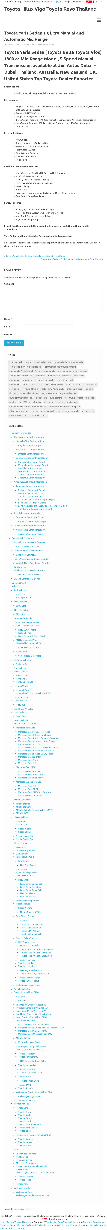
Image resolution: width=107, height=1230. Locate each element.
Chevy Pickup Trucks (25, 850)
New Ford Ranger (28, 865)
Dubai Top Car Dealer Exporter (28, 550)
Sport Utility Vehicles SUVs (26, 992)
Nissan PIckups (23, 904)
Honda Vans (22, 1157)
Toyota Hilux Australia (28, 945)
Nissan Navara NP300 (30, 912)
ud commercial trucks (19, 406)
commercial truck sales (73, 375)
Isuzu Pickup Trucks (25, 875)
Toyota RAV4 (24, 1085)
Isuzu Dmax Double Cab (31, 884)
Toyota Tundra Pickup (28, 981)
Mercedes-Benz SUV (25, 1020)
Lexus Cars (21, 716)
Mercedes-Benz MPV (25, 767)
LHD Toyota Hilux (26, 942)
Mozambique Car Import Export (33, 465)
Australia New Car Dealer (28, 546)
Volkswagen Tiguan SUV (29, 1096)
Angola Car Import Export (30, 445)
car (49, 362)
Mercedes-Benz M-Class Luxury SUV (35, 1034)
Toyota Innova (25, 1142)
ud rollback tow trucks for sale (23, 411)
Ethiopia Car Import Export (30, 454)
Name (8, 319)
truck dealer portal (58, 398)
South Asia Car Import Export (30, 517)
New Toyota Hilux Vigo (31, 970)
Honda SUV (21, 869)
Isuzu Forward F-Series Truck (31, 636)
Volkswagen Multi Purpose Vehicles (32, 1195)
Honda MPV (21, 679)
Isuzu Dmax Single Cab (30, 890)
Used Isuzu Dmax (28, 896)
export (79, 384)
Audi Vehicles (20, 590)
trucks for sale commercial (81, 398)
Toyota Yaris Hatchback (29, 1124)
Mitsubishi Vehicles (23, 799)
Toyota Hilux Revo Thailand (58, 1222)
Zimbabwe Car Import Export (31, 478)
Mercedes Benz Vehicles (25, 723)
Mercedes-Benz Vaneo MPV (31, 774)
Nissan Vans (22, 1169)
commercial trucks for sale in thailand (55, 380)
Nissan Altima (24, 829)
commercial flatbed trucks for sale (25, 371)
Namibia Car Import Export (30, 468)
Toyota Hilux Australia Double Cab (36, 949)
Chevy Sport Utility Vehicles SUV (31, 1005)
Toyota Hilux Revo (68, 393)
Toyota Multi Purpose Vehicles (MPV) (33, 1135)
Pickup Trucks (20, 843)
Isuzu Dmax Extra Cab (30, 887)
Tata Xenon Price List (30, 931)
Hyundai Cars (22, 690)
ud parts (76, 406)
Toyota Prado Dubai (29, 1081)
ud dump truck (39, 406)
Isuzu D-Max (91, 384)
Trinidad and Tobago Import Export (35, 509)
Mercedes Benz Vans (26, 1163)
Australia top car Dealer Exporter (29, 542)
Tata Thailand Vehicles (25, 1100)
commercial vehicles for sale (22, 384)
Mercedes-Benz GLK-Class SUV (32, 1031)
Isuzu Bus (20, 705)
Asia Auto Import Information (28, 513)
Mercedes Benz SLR (27, 786)
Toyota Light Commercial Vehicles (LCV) (35, 1172)
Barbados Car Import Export (31, 490)
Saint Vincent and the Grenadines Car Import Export (42, 506)
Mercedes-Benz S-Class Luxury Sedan (35, 754)
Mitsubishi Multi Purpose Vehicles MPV (34, 810)
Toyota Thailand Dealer (18, 1222)
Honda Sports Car (24, 682)
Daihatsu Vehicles (22, 660)
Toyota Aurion (25, 1112)
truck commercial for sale (21, 398)
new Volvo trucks (56, 389)
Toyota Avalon (25, 1115)
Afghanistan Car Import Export (32, 521)
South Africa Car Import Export (32, 471)
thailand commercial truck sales (24, 393)
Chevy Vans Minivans (26, 1154)
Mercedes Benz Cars (25, 728)
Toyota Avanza (25, 1139)
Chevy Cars (21, 614)
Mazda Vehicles (21, 720)
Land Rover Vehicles (23, 709)
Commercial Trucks (23, 618)
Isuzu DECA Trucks (27, 630)
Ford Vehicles (20, 668)
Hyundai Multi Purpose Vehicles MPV (33, 693)
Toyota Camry (25, 1118)
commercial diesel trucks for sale (60, 367)
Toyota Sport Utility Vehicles (29, 1049)
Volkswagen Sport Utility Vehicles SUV (34, 1092)
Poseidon (30, 1209)
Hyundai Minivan (24, 1160)
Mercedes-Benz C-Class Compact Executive (38, 738)
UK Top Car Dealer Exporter (27, 579)
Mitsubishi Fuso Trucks (29, 647)
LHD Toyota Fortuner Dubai (33, 1061)
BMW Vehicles (20, 601)
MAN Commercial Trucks (28, 640)
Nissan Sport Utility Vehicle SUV (31, 1046)
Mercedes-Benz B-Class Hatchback (34, 735)
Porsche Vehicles (22, 989)
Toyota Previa (24, 1145)
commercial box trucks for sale (68, 362)
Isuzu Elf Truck (25, 633)
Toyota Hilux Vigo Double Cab (34, 973)
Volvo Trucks (22, 651)
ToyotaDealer (28, 44)
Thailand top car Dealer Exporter (29, 570)
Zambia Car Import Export (30, 474)
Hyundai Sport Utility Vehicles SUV (32, 1008)
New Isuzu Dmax (28, 893)
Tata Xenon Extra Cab (30, 928)
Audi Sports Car (23, 597)
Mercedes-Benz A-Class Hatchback (34, 732)
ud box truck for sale (68, 402)
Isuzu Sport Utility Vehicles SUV (31, 1011)
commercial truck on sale (48, 375)
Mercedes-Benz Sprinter (29, 757)
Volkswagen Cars (24, 1192)
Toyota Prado (24, 1076)
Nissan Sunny (24, 832)
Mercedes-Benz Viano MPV (31, 778)
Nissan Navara (25, 908)
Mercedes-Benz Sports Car (28, 782)
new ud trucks (16, 389)
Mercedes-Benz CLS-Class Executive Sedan (38, 747)
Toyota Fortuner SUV (28, 1057)
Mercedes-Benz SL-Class (29, 789)
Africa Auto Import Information (29, 437)
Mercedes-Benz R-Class (29, 771)
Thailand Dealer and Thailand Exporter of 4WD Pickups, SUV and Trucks (51, 1225)
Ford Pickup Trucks (25, 857)
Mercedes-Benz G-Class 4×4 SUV (33, 1024)
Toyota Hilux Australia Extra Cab (35, 953)
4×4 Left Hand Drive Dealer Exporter (33, 563)
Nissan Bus (21, 821)
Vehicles (16, 586)
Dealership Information (23, 538)
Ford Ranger (24, 861)
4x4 (11, 362)
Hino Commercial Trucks (27, 622)
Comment (9, 284)
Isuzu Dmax (23, 880)
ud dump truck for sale (59, 406)
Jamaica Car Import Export (31, 496)
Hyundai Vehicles (22, 686)
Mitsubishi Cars (23, 807)
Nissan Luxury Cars (25, 836)
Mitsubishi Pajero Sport (29, 1042)
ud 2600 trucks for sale (30, 402)
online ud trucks (74, 389)
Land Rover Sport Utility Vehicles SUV (33, 1014)
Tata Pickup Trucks (25, 916)
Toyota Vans (22, 1184)
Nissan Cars (21, 824)
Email (7, 327)
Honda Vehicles (21, 671)
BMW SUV (21, 847)
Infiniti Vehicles (21, 697)
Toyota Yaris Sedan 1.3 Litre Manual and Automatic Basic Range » (71, 259)
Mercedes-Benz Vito (27, 763)
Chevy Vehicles (21, 610)
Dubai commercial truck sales (60, 384)
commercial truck (52, 371)
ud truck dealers (39, 415)
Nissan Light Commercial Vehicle (31, 1166)
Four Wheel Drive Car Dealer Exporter (31, 559)
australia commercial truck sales (30, 362)
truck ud (13, 402)
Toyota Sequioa (25, 1088)
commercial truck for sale (21, 375)
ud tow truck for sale (19, 415)
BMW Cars (21, 606)
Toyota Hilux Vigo (26, 966)
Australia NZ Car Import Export (30, 530)
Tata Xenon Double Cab (31, 924)
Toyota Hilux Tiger (27, 963)
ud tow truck (88, 411)
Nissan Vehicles (21, 817)
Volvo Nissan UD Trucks (29, 656)
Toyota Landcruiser (27, 1065)
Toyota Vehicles (21, 1104)
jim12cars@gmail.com (57, 1)
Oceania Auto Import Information (30, 525)
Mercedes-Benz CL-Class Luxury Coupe (36, 741)
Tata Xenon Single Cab (30, 934)
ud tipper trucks (71, 411)
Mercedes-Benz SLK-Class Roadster (35, 792)
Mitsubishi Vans (23, 813)
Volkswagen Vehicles (24, 1188)
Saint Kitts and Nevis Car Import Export (36, 499)
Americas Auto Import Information (30, 482)
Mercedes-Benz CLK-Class (30, 744)
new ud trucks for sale (35, 389)
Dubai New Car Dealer (26, 555)
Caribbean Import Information (30, 486)
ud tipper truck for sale (51, 411)
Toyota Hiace (24, 1180)
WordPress (18, 1209)
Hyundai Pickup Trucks (26, 872)
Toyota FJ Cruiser (26, 1054)
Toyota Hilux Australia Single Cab (36, 956)
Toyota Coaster (25, 1176)
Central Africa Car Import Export (31, 441)
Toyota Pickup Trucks (26, 938)
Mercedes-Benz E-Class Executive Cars (36, 750)
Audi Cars (20, 594)
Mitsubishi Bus (23, 804)
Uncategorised (19, 583)
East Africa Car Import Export (30, 449)
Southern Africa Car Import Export (32, 458)
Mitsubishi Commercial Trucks (30, 643)
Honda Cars (21, 675)
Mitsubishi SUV (23, 1038)
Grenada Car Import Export (31, 493)
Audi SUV (20, 996)
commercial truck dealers (75, 371)
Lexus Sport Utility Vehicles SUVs (31, 1017)
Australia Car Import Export (31, 534)
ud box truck (50, 402)
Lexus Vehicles (21, 712)
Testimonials (20, 567)
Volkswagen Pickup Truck (28, 985)
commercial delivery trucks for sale (25, 367)
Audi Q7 (22, 1000)
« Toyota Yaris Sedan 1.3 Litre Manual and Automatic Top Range (34, 256)
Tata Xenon (23, 920)
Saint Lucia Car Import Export (32, 503)
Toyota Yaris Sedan (46, 44)
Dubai (41, 384)
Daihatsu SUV (22, 854)
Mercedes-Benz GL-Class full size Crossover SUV (41, 1027)
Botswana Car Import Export (31, 462)
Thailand (88, 389)
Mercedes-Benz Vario (28, 760)
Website (8, 334)
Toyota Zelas (24, 1131)
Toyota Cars (22, 1108)
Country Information (21, 433)
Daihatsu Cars (22, 664)
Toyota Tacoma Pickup (29, 978)
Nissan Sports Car (24, 839)
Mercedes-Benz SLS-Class (30, 795)
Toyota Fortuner (49, 393)
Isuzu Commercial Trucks (28, 625)
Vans (16, 1149)
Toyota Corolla (25, 1121)
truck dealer (41, 398)
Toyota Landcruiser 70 (31, 1072)
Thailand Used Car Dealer (28, 574)
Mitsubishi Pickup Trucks (27, 900)
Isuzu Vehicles (20, 700)
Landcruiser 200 (27, 1069)
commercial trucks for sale (22, 380)
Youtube (98, 1)
